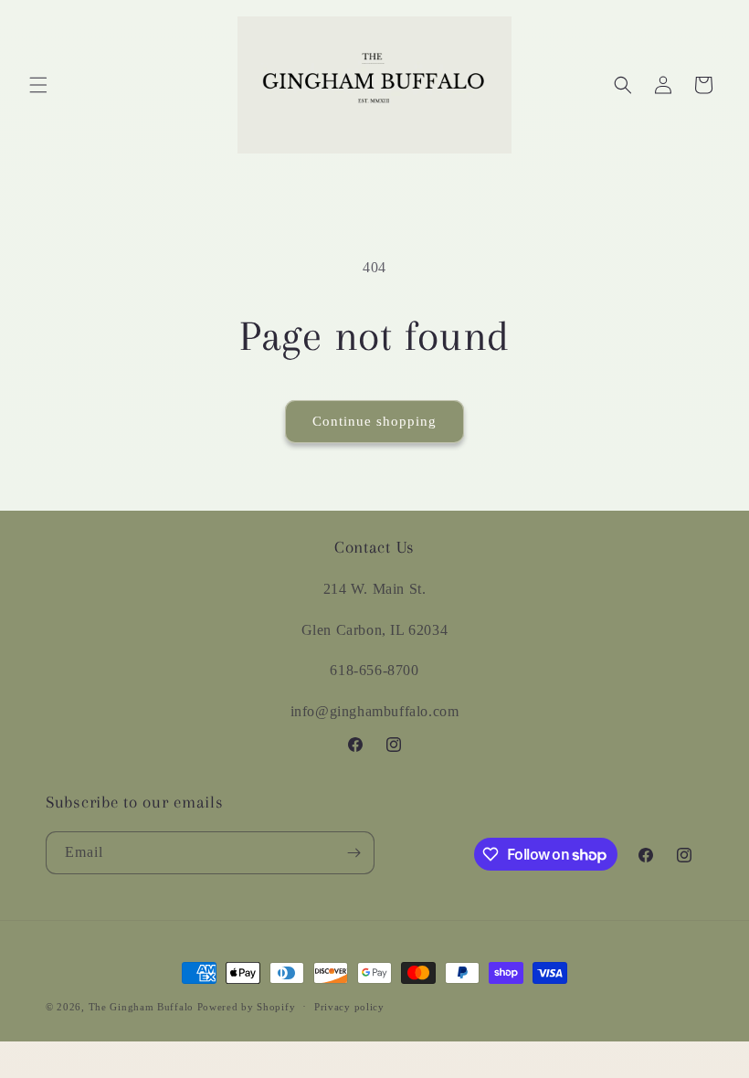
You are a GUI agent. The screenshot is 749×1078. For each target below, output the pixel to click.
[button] (38, 85)
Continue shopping (374, 421)
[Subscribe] (353, 852)
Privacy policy (349, 1006)
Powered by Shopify (246, 1006)
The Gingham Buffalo (141, 1006)
